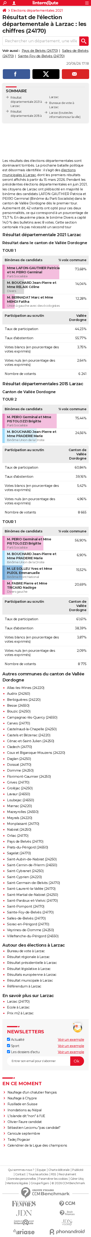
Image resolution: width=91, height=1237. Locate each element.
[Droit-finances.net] (67, 1213)
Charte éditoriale (59, 1170)
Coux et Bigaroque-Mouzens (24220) (36, 753)
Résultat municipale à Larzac (30, 980)
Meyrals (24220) (19, 818)
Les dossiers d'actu (24, 1052)
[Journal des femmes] (24, 1204)
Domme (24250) (20, 770)
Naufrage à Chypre (22, 1098)
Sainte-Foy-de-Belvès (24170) (41, 56)
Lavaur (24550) (18, 794)
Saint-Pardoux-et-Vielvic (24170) (32, 900)
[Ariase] (24, 1231)
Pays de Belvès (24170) (40, 51)
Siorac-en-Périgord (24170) (28, 924)
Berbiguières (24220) (23, 700)
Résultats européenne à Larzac (31, 975)
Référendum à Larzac (24, 986)
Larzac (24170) (18, 1001)
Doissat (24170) (19, 765)
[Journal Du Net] (24, 1213)
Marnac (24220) (19, 806)
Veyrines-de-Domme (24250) (30, 930)
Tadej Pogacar (18, 1139)
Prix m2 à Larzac (20, 1013)
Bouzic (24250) (18, 711)
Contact (20, 1174)
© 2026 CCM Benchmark (68, 1183)
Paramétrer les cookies (52, 1178)
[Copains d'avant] (24, 1222)
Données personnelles (22, 1178)
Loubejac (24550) (20, 800)
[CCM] (67, 1204)
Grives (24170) (18, 782)
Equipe (41, 1170)
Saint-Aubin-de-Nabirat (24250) (31, 859)
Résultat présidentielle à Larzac (32, 963)
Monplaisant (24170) (23, 824)
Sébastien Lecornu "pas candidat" (33, 1128)
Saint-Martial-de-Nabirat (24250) (32, 895)
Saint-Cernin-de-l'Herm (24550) (32, 865)
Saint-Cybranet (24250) (25, 871)
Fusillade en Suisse (22, 1104)
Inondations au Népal (24, 1110)
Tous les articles (38, 1174)
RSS (53, 1174)
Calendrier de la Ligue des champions (37, 1145)
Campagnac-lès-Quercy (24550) (32, 717)
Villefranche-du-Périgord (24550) (32, 936)
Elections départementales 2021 (37, 10)
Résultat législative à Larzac (29, 969)
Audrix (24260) (18, 694)
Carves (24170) (18, 723)
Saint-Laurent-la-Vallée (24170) (31, 889)
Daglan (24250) (19, 759)
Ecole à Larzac (18, 1007)
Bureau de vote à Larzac (26, 951)
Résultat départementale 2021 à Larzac (26, 102)
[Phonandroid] (67, 1232)
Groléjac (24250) (19, 788)
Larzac (53, 112)
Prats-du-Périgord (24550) (27, 847)
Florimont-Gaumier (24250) (29, 776)
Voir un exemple (71, 1039)
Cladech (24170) (19, 747)
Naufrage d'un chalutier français (32, 1092)
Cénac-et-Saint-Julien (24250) (30, 741)
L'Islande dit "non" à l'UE (26, 1116)
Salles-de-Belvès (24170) (26, 918)
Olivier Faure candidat (24, 1122)
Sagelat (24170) (19, 853)
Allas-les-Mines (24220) (25, 688)
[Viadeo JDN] (67, 1222)
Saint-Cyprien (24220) (24, 877)
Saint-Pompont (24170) (25, 906)
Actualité (17, 1039)
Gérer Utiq (77, 1178)
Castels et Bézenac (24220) (28, 735)
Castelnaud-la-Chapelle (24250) (31, 729)
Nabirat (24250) (19, 829)
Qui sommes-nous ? (21, 1170)
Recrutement (67, 1174)
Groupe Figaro (40, 1183)
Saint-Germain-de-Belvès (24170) (33, 883)
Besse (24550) (18, 705)
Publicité (77, 1170)
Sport (14, 1046)
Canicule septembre (23, 1133)
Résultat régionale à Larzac (28, 957)
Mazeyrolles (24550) (22, 812)
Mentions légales (17, 1183)
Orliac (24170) (17, 836)
